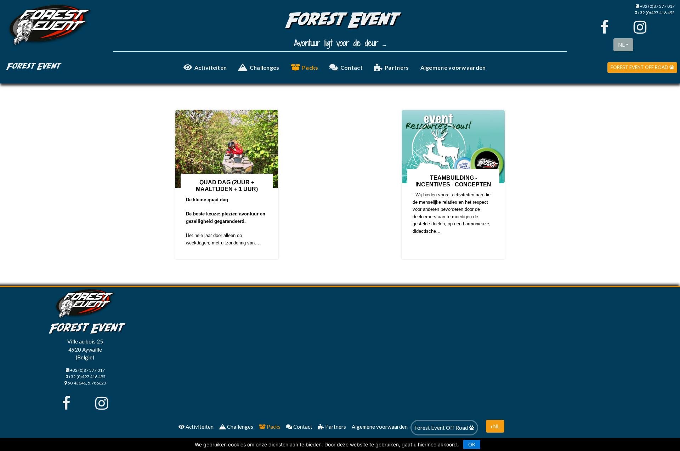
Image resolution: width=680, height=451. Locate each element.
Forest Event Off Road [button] (640, 67)
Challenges (264, 67)
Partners (397, 67)
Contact (351, 67)
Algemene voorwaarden (453, 67)
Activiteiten (210, 67)
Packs (310, 67)
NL (621, 44)
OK (471, 444)
